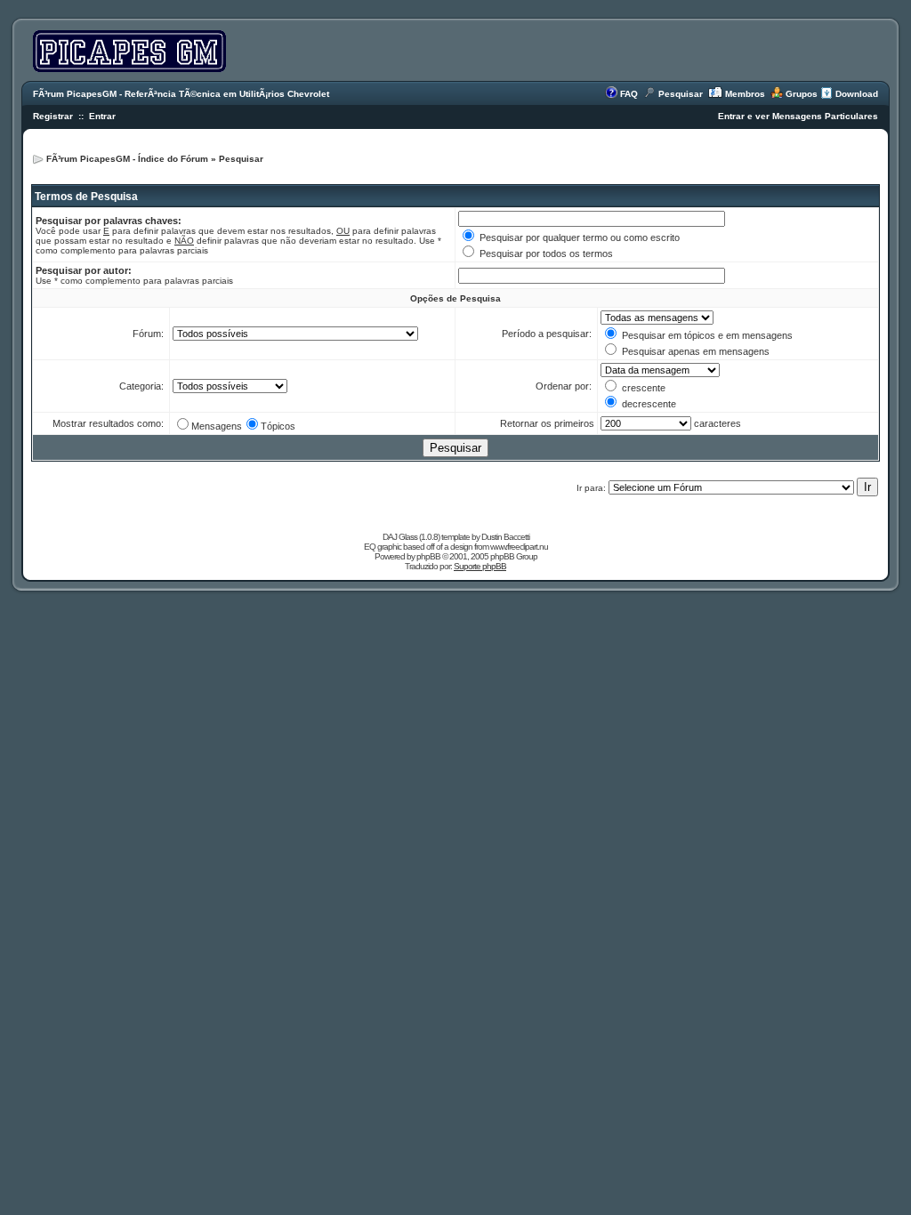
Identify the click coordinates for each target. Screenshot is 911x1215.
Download (856, 94)
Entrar (102, 116)
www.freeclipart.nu (519, 546)
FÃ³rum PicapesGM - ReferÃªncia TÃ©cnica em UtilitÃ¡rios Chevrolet (181, 94)
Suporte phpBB (480, 566)
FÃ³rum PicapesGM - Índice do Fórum (127, 159)
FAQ (629, 94)
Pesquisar (680, 94)
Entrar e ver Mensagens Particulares (798, 116)
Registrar (53, 116)
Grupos (802, 94)
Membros (745, 94)
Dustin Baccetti (505, 537)
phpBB (428, 556)
